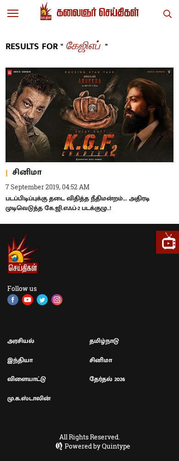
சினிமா (101, 360)
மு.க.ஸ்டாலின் (28, 398)
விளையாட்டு (26, 379)
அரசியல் (20, 341)
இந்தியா (20, 360)
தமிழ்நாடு (104, 341)
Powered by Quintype (97, 446)
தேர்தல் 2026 (107, 379)
